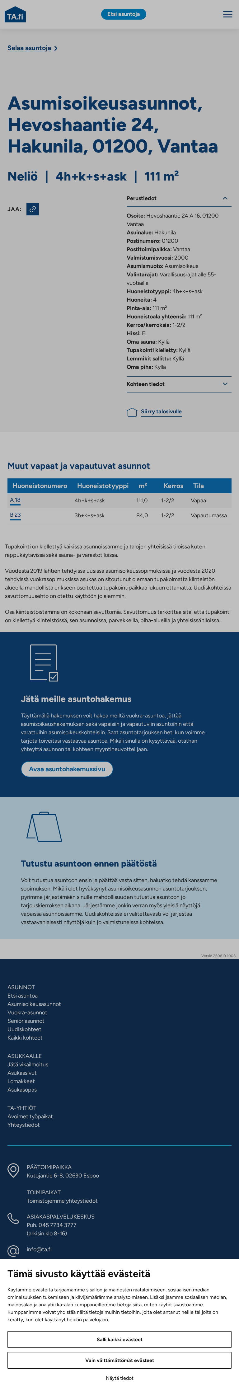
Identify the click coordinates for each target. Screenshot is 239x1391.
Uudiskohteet (24, 1029)
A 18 (15, 499)
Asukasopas (22, 1089)
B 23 (15, 514)
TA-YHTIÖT (21, 1108)
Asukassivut (22, 1072)
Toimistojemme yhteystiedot (62, 1200)
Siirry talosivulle (161, 411)
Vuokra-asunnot (27, 1012)
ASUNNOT (21, 987)
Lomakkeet (21, 1081)
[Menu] (227, 14)
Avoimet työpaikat (30, 1116)
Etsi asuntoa (22, 995)
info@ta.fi (39, 1249)
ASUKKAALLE (24, 1056)
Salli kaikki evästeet (120, 1339)
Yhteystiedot (23, 1124)
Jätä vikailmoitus (27, 1064)
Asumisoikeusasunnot (34, 1004)
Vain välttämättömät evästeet (119, 1360)
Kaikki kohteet (25, 1037)
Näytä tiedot (120, 1378)
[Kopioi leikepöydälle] (32, 209)
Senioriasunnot (26, 1020)
